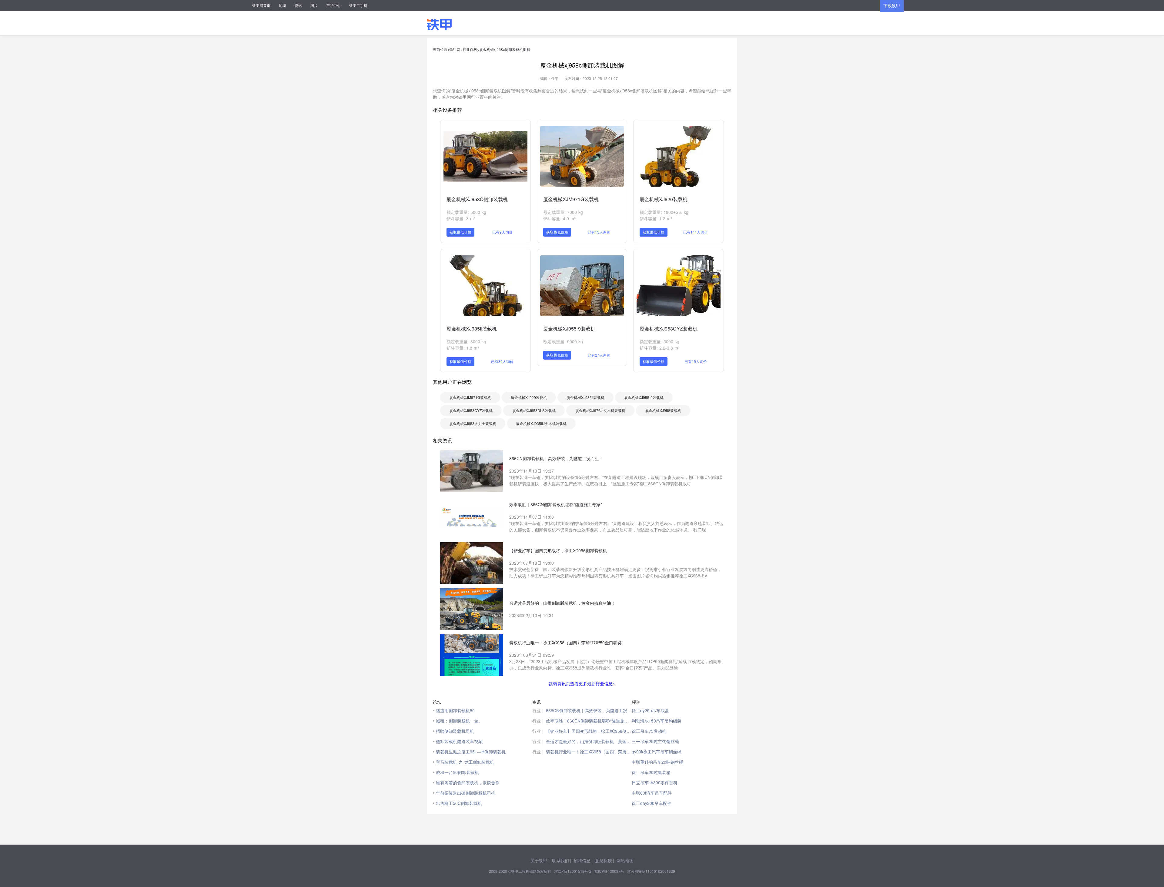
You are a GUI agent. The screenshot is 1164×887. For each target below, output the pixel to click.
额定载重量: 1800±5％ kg (664, 212)
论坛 (282, 5)
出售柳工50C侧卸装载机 (459, 803)
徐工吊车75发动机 (649, 731)
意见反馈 (603, 860)
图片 (314, 5)
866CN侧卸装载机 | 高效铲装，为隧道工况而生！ (589, 710)
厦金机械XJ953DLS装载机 (534, 410)
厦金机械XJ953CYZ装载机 (668, 328)
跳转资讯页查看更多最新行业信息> (582, 683)
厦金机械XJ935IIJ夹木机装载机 (541, 423)
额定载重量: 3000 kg (466, 341)
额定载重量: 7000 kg (563, 212)
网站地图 (625, 860)
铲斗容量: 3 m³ (461, 218)
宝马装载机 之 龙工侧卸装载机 (465, 762)
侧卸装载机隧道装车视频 (459, 741)
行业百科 (470, 49)
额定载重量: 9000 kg (563, 341)
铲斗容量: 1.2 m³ (656, 218)
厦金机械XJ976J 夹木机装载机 (600, 410)
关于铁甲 (538, 860)
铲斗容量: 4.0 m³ (559, 218)
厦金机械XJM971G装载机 (571, 199)
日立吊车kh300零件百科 (654, 782)
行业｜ (538, 710)
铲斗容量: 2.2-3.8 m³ (660, 348)
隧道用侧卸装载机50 (455, 710)
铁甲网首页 (261, 5)
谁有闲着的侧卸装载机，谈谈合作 (468, 782)
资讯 (298, 5)
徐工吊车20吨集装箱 (651, 772)
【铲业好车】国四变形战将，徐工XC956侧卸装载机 (589, 731)
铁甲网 (455, 49)
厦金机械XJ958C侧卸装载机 (477, 199)
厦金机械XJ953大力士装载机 (472, 423)
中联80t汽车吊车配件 (652, 793)
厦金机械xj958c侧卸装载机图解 (504, 49)
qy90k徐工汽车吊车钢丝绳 (656, 752)
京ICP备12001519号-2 (572, 871)
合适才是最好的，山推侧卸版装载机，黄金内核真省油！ (589, 741)
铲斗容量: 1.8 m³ (463, 348)
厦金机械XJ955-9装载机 (569, 328)
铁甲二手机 (358, 5)
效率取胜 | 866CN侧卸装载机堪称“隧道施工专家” (589, 721)
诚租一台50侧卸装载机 (457, 772)
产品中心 (333, 5)
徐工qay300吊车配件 (651, 803)
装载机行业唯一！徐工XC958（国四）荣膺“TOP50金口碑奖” (589, 752)
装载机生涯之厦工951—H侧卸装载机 (471, 752)
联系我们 (560, 860)
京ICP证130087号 (609, 871)
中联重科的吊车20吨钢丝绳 (657, 762)
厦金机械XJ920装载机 (663, 199)
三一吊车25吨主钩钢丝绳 (655, 741)
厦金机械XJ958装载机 (663, 410)
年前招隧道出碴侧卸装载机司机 (465, 793)
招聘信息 (582, 860)
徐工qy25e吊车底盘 (650, 710)
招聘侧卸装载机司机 (455, 731)
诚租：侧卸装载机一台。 (459, 721)
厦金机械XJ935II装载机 (472, 328)
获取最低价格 (460, 231)
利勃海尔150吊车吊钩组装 (656, 721)
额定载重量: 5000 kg (466, 212)
